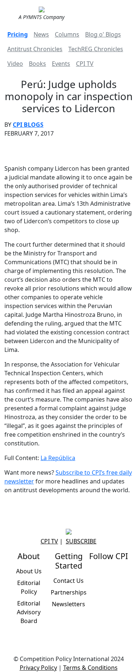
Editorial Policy (28, 587)
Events (61, 64)
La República (58, 458)
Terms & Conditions (90, 668)
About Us (29, 571)
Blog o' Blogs (103, 34)
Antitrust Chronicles (34, 49)
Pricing (17, 34)
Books (37, 64)
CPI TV (85, 64)
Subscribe (81, 541)
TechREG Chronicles (95, 49)
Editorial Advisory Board (29, 612)
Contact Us (68, 581)
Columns (67, 34)
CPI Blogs (28, 125)
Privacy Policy (38, 668)
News (41, 34)
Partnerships (69, 592)
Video (15, 64)
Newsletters (68, 604)
